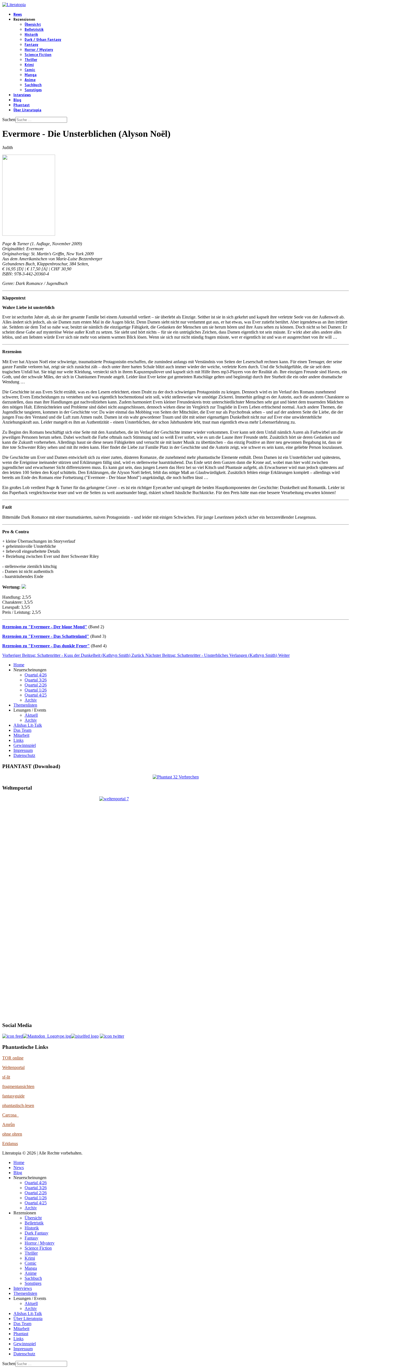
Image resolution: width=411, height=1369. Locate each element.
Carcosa (10, 1115)
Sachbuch (33, 85)
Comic (30, 70)
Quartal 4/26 (36, 674)
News (17, 14)
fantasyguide (13, 1096)
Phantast (21, 105)
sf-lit (6, 1077)
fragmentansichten (18, 1086)
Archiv (31, 700)
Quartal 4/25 (36, 695)
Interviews (22, 95)
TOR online (12, 1058)
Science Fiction (38, 55)
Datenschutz (24, 755)
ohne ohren (12, 1134)
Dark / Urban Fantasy (43, 39)
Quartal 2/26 (36, 685)
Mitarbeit (21, 735)
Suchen (8, 119)
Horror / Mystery (39, 50)
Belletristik (34, 29)
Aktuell (31, 715)
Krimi (29, 65)
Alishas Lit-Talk (27, 725)
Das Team (22, 730)
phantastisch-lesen (18, 1105)
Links (18, 740)
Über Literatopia (27, 110)
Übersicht (33, 24)
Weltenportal (13, 1067)
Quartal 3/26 (36, 680)
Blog (17, 100)
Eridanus (10, 1143)
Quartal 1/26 (36, 690)
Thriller (31, 60)
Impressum (23, 750)
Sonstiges (33, 90)
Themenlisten (25, 705)
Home (18, 664)
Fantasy (31, 45)
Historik (31, 34)
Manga (31, 75)
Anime (30, 80)
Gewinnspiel (24, 745)
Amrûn (8, 1124)
